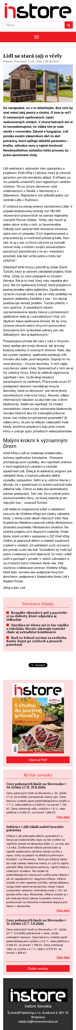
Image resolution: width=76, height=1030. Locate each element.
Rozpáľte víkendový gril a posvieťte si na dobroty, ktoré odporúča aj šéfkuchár (36, 616)
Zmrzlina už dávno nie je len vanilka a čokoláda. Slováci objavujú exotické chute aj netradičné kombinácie (37, 628)
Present (8, 61)
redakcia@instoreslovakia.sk (38, 1021)
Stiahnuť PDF (38, 760)
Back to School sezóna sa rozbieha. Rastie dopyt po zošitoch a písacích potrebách (36, 641)
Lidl (32, 61)
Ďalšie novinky (38, 968)
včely (39, 61)
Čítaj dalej (63, 817)
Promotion (20, 61)
